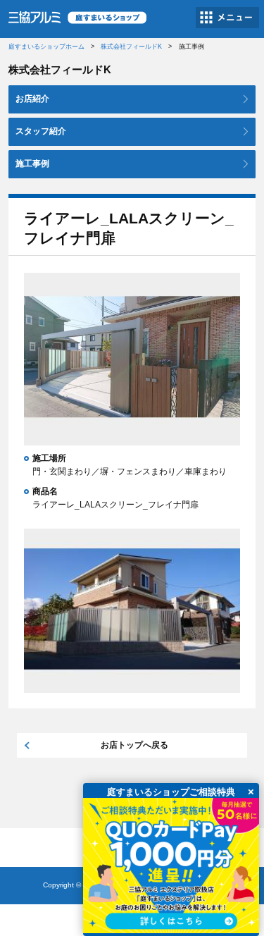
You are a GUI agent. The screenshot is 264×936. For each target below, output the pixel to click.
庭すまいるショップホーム (46, 46)
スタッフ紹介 (40, 131)
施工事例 (32, 163)
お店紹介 (32, 99)
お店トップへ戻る (134, 745)
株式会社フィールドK (131, 46)
